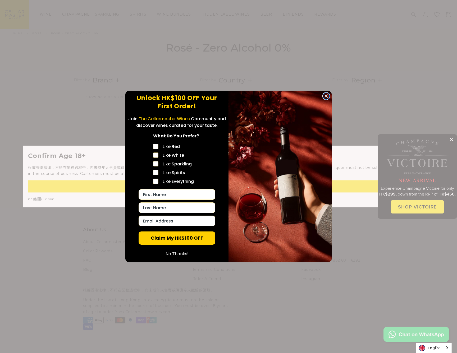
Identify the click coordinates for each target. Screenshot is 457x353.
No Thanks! (177, 254)
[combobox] (434, 348)
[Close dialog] (326, 96)
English (434, 348)
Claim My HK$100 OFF (177, 238)
